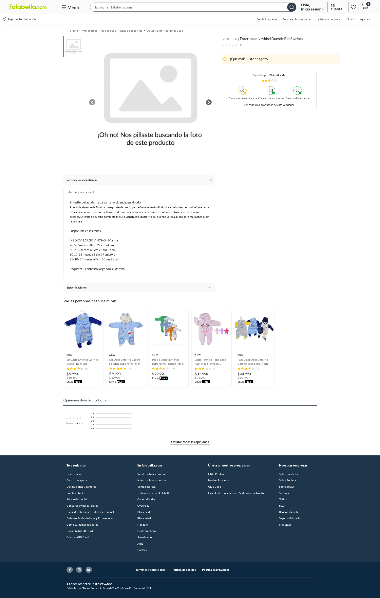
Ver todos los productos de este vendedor (269, 104)
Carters (142, 550)
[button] (193, 7)
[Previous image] (92, 102)
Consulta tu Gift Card (79, 531)
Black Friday (145, 512)
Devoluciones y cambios (81, 486)
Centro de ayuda (76, 480)
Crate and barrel (147, 531)
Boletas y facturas (77, 493)
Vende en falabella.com (151, 474)
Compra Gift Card (77, 537)
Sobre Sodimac (288, 480)
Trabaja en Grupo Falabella (153, 493)
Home (74, 30)
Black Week (144, 518)
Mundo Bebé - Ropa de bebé (99, 30)
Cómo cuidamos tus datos (82, 524)
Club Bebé (214, 486)
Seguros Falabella (289, 518)
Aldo (140, 543)
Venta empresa (146, 486)
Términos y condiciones (150, 569)
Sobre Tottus (286, 486)
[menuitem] (326, 19)
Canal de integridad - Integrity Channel (90, 512)
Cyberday (143, 505)
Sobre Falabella (288, 474)
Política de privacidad (216, 569)
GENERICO (229, 39)
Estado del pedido (77, 499)
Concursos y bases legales (82, 505)
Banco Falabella (288, 512)
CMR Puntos (216, 474)
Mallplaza (285, 524)
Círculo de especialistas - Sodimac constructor (236, 493)
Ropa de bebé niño (131, 30)
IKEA (282, 505)
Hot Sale (142, 524)
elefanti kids (277, 75)
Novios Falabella (218, 480)
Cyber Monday (146, 499)
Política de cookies (184, 569)
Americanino (145, 537)
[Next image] (209, 102)
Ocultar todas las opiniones (190, 442)
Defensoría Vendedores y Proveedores (90, 518)
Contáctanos (74, 474)
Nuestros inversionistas (151, 480)
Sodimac (284, 493)
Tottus (283, 499)
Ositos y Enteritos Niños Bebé (164, 30)
